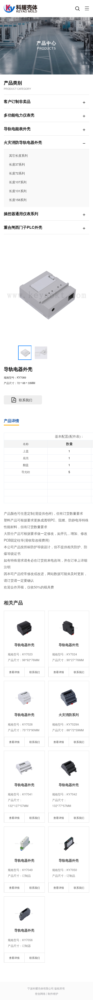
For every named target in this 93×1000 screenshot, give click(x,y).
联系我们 (34, 672)
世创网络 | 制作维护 (46, 993)
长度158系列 (17, 199)
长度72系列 (17, 173)
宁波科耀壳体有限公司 (40, 988)
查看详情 (14, 672)
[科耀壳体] (21, 9)
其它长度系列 (18, 155)
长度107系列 (17, 182)
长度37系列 (17, 164)
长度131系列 (17, 191)
